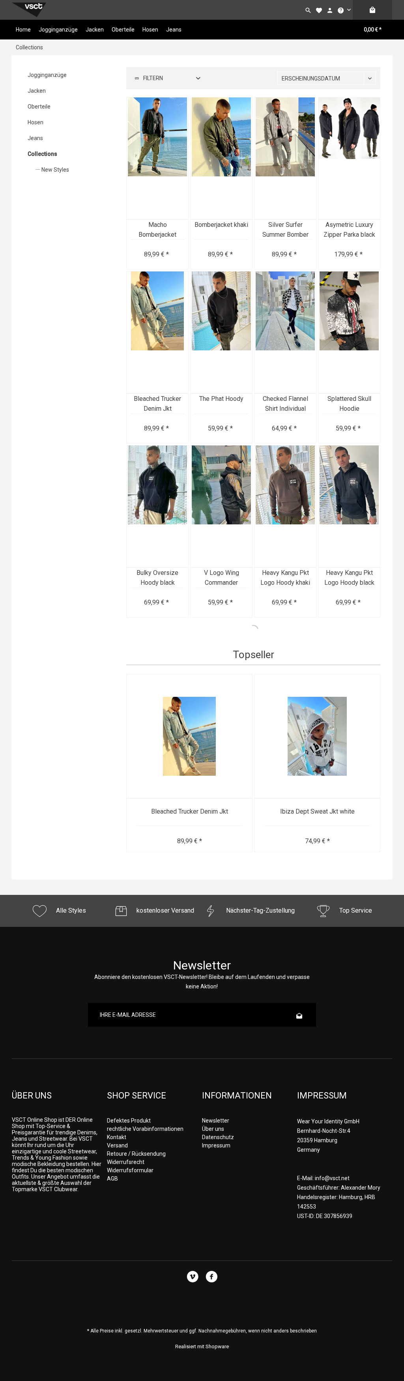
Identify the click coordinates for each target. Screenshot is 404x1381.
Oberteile (39, 106)
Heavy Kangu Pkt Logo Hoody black (349, 577)
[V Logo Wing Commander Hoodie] (221, 506)
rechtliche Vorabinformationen (145, 1129)
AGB (112, 1178)
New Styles (54, 170)
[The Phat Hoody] (221, 332)
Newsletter (215, 1120)
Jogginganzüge (47, 75)
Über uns (213, 1129)
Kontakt (116, 1137)
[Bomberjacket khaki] (221, 158)
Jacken (37, 91)
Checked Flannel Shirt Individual (285, 403)
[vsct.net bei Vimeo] (192, 1278)
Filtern (152, 78)
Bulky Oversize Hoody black (157, 577)
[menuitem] (344, 10)
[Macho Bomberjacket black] (157, 158)
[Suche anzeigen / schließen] (308, 10)
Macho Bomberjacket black (157, 230)
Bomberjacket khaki (221, 224)
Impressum (216, 1145)
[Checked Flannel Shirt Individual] (285, 332)
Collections (42, 154)
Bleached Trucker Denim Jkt (157, 403)
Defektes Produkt (129, 1120)
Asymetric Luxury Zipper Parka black (349, 229)
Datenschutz (218, 1137)
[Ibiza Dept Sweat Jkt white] (317, 736)
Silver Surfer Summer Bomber (285, 229)
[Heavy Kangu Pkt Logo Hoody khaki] (285, 506)
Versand (117, 1145)
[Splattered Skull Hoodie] (349, 332)
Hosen (35, 122)
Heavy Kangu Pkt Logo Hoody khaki (285, 577)
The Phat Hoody (221, 398)
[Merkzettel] (318, 10)
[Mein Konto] (329, 10)
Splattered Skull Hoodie (349, 403)
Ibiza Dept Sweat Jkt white (317, 811)
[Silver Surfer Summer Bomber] (285, 158)
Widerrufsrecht (125, 1162)
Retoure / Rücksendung (136, 1154)
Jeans (35, 138)
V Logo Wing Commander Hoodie (221, 578)
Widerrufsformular (130, 1170)
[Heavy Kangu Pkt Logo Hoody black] (349, 506)
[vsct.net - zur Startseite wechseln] (29, 9)
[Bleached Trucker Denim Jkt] (157, 332)
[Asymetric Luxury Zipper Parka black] (349, 158)
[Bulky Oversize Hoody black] (157, 506)
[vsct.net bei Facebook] (211, 1278)
